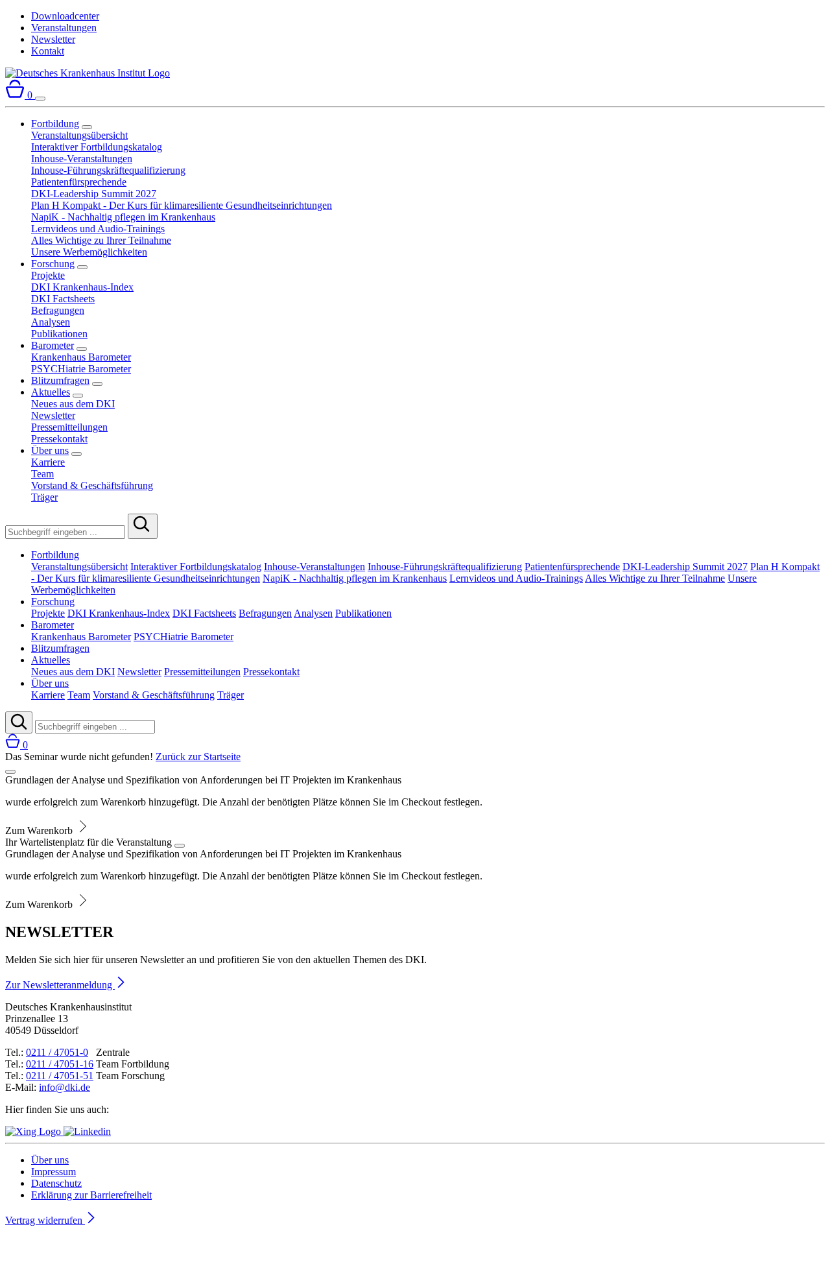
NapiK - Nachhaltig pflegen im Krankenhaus (123, 216)
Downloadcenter (65, 15)
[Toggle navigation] (40, 99)
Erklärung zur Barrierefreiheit (91, 1194)
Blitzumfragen (60, 380)
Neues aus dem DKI (73, 403)
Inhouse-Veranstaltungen (81, 158)
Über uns (50, 450)
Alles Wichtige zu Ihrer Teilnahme (101, 240)
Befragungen (57, 310)
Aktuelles (50, 392)
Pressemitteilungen (69, 427)
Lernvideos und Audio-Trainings (98, 228)
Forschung (53, 263)
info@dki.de (64, 1087)
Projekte (48, 275)
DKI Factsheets (63, 298)
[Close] (10, 772)
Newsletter (53, 39)
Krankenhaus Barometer (81, 357)
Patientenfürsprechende (78, 181)
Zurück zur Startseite (198, 756)
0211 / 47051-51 (59, 1075)
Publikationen (59, 333)
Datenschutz (56, 1183)
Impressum (53, 1171)
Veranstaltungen (64, 27)
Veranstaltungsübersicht (79, 135)
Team (42, 473)
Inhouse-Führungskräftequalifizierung (108, 170)
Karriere (48, 462)
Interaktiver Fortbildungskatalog (96, 146)
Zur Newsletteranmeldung (60, 984)
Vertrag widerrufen (45, 1220)
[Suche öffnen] (18, 722)
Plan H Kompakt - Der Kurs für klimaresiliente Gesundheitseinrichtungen (181, 205)
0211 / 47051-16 (59, 1063)
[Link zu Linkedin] (87, 1131)
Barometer (52, 345)
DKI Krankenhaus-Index (82, 286)
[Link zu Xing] (34, 1131)
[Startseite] (87, 72)
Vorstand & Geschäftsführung (92, 485)
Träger (44, 497)
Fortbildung (55, 123)
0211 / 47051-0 (57, 1052)
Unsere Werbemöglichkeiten (89, 251)
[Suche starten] (143, 526)
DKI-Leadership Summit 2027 (93, 193)
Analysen (50, 322)
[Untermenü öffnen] (87, 127)
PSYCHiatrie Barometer (81, 368)
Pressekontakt (59, 438)
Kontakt (47, 50)
